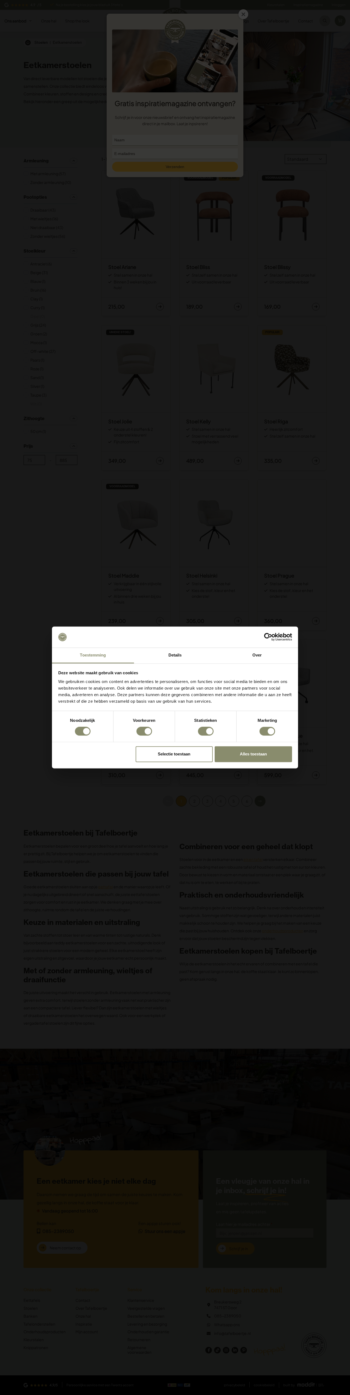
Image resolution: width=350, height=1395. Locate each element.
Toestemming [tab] (93, 655)
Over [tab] (257, 655)
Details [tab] (175, 655)
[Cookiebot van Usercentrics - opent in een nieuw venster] (268, 637)
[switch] (144, 731)
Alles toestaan (253, 754)
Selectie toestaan (174, 754)
